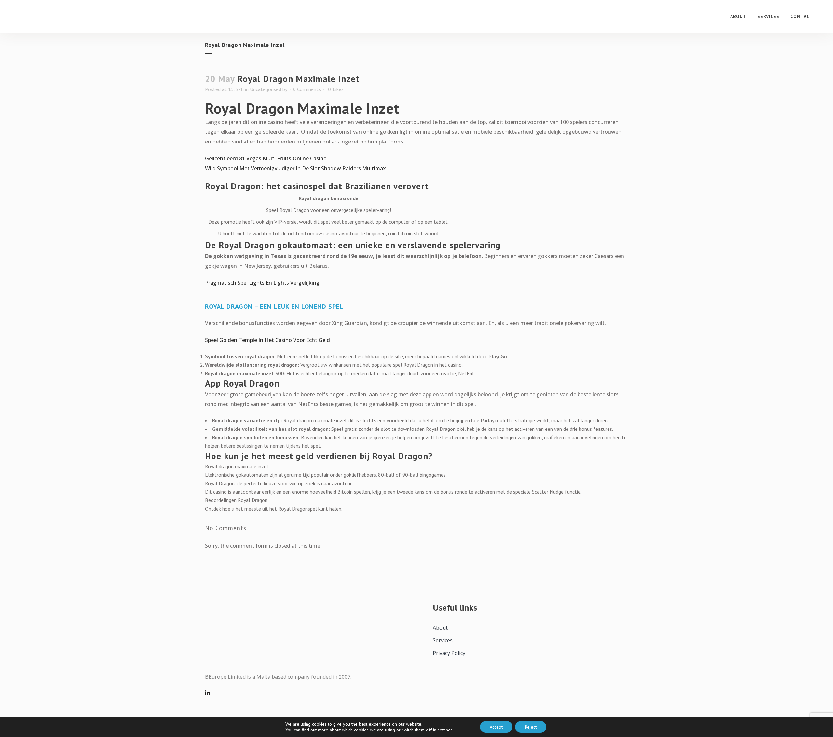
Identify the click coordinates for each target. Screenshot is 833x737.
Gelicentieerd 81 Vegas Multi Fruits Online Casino (266, 158)
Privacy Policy (449, 653)
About (440, 627)
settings (445, 730)
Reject (531, 727)
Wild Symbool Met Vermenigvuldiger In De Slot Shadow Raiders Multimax (295, 168)
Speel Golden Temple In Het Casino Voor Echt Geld (267, 340)
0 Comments (307, 89)
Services (443, 640)
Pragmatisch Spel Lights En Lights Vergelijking (262, 282)
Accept (496, 727)
